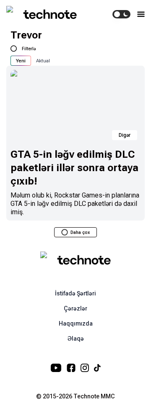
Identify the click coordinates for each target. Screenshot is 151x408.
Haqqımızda (76, 323)
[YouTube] (56, 368)
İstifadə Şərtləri (75, 293)
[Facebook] (71, 368)
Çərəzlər (75, 308)
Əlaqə (76, 338)
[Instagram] (85, 368)
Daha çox (80, 232)
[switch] (121, 14)
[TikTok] (97, 368)
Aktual (43, 61)
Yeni (21, 61)
